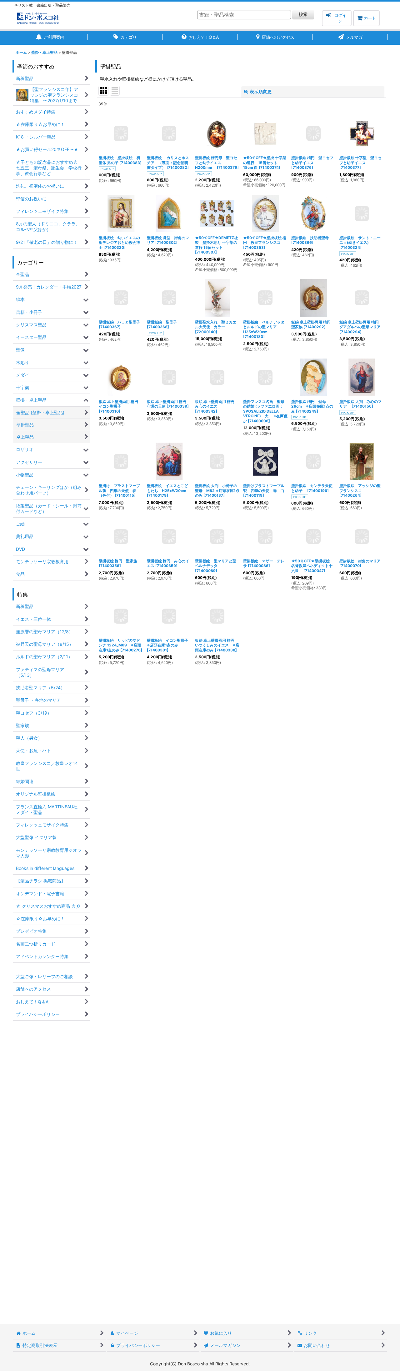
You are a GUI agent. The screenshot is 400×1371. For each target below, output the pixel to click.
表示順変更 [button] (261, 91)
